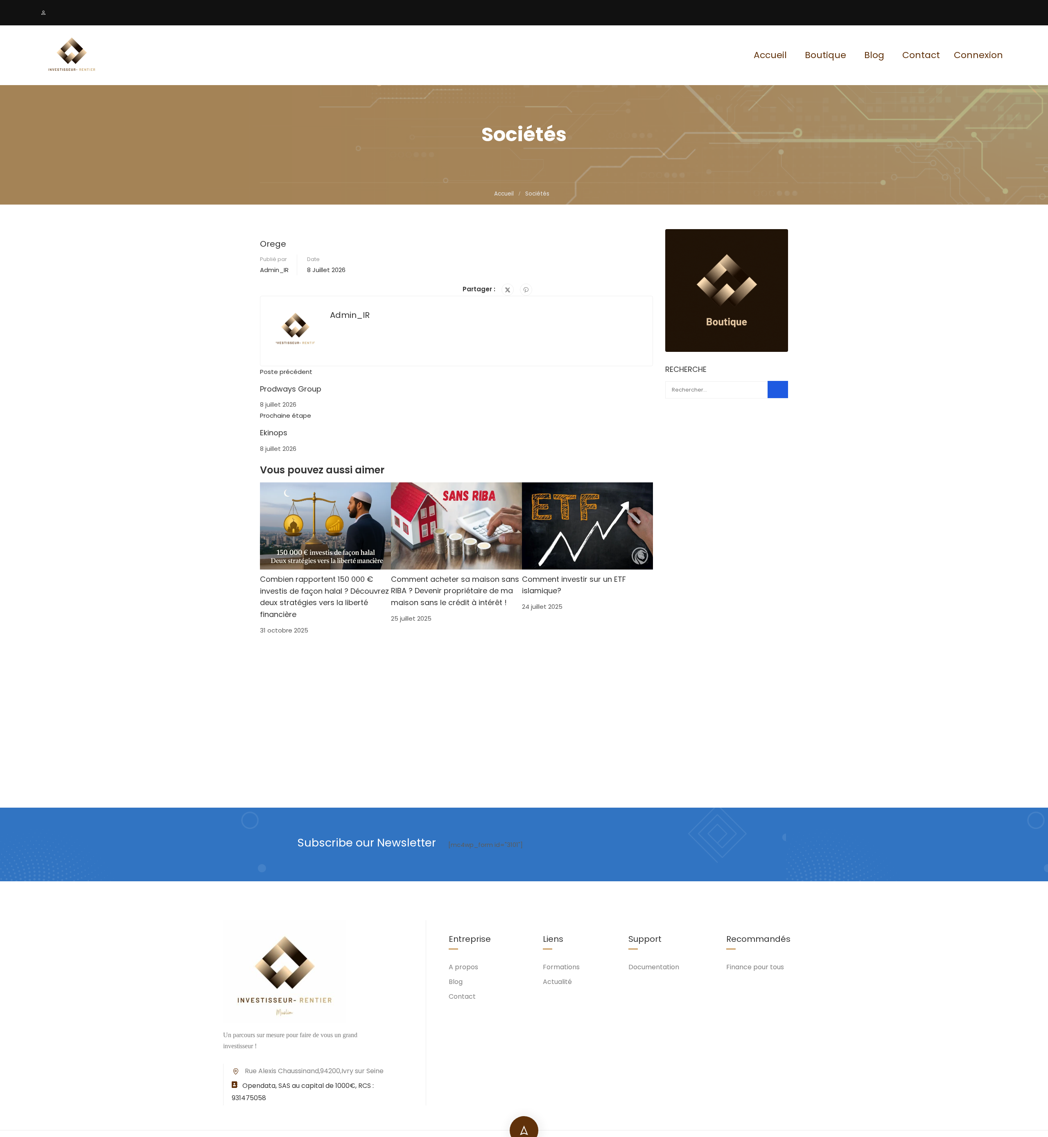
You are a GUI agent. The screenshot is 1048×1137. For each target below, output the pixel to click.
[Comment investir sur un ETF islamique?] (587, 525)
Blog (874, 55)
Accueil (770, 55)
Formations (561, 967)
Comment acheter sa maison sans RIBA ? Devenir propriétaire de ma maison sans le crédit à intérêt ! (455, 591)
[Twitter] (507, 290)
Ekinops (273, 433)
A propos (463, 967)
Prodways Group (290, 389)
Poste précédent (286, 371)
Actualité (557, 981)
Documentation (653, 967)
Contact (921, 55)
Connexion (978, 55)
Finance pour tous (755, 967)
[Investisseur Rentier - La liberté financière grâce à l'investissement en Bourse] (71, 55)
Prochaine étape (285, 415)
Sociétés (537, 194)
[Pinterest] (526, 290)
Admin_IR (274, 270)
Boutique (825, 55)
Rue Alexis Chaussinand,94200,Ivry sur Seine (314, 1071)
